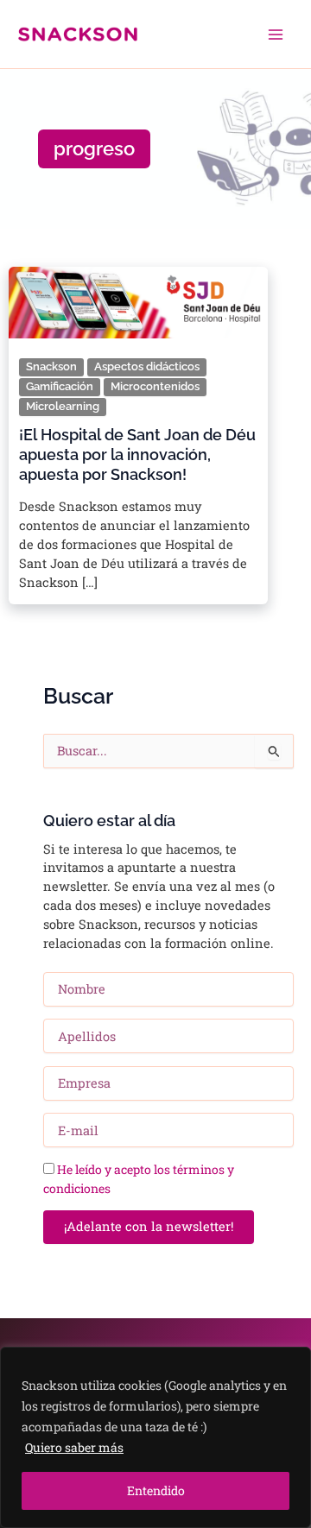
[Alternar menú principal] (275, 34)
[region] (155, 1437)
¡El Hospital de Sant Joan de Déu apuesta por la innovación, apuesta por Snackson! (137, 454)
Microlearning (62, 406)
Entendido (156, 1490)
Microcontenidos (155, 386)
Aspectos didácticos (147, 366)
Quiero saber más (74, 1447)
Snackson (51, 366)
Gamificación (59, 386)
